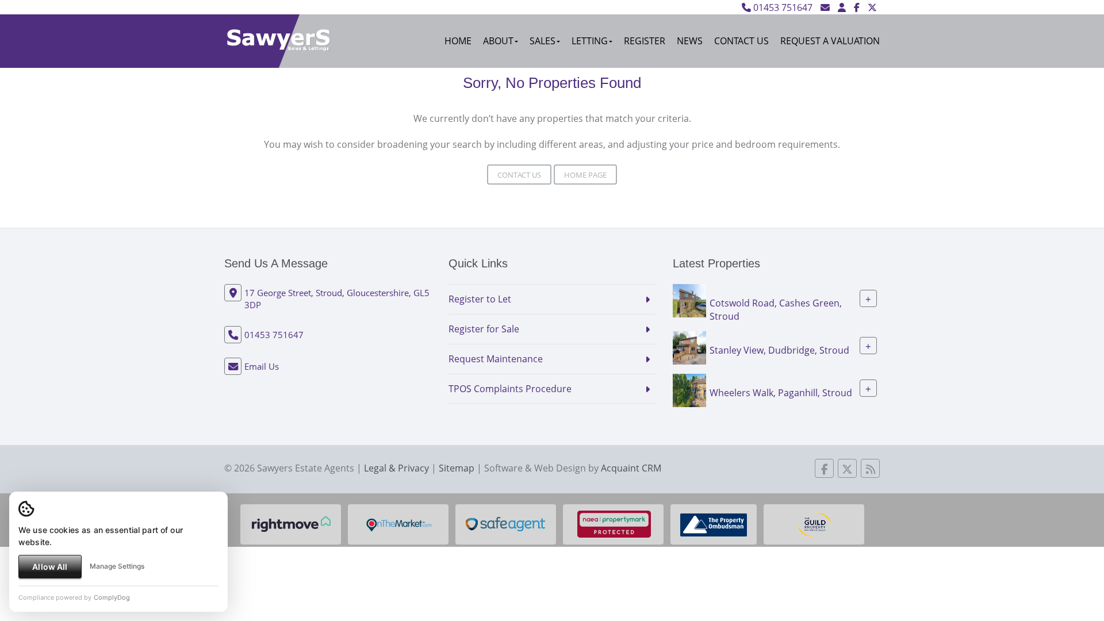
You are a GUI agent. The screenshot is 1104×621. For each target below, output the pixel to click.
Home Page (585, 175)
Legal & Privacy (396, 468)
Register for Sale (483, 329)
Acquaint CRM (631, 468)
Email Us (261, 366)
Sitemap (456, 468)
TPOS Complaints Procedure (510, 388)
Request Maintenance (495, 358)
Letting (590, 40)
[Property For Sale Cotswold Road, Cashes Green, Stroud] (689, 299)
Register (644, 40)
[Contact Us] (842, 7)
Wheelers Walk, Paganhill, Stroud (781, 392)
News (690, 40)
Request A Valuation (830, 40)
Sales (542, 40)
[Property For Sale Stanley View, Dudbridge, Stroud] (689, 346)
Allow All (49, 567)
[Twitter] (872, 7)
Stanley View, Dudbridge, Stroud (779, 349)
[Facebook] (857, 7)
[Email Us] (825, 7)
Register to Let (479, 299)
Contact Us (741, 40)
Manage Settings (117, 566)
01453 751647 (781, 7)
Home (457, 40)
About (498, 40)
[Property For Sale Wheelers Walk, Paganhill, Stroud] (689, 389)
